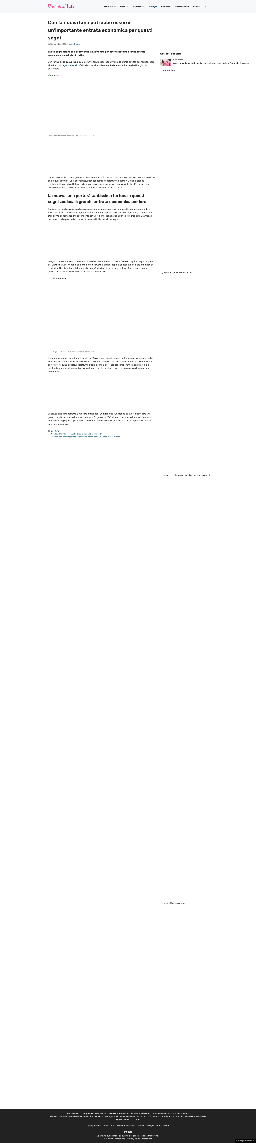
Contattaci (165, 1125)
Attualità (108, 6)
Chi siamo (108, 1139)
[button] (205, 7)
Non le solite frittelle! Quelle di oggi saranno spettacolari (76, 434)
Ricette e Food (182, 6)
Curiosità (165, 6)
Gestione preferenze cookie (245, 1141)
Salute (196, 6)
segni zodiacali (69, 65)
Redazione (120, 1139)
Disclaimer (147, 1139)
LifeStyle (152, 6)
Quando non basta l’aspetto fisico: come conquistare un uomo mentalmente (85, 437)
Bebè (122, 6)
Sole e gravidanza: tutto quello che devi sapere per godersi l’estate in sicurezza (211, 63)
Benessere (138, 6)
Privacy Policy (133, 1139)
